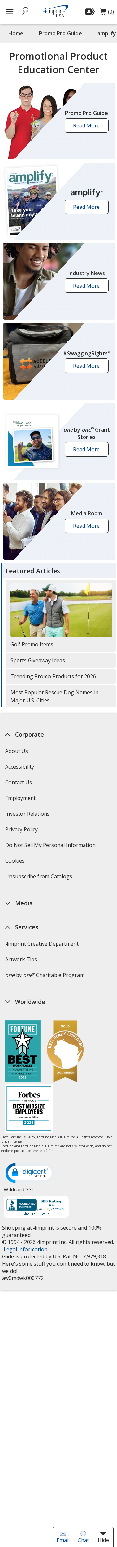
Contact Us (18, 782)
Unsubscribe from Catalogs (39, 878)
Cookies (15, 863)
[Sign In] (91, 12)
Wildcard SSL (18, 1192)
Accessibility (19, 766)
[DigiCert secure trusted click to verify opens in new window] (29, 1173)
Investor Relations (28, 816)
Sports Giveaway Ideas (37, 660)
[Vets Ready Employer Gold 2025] (65, 1052)
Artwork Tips (21, 959)
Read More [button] (88, 127)
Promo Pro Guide (60, 33)
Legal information (25, 1249)
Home (15, 33)
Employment (20, 798)
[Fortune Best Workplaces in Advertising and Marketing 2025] (22, 1052)
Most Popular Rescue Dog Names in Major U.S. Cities (54, 696)
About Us (16, 751)
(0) (107, 13)
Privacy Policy (22, 831)
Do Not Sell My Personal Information (51, 847)
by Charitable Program (44, 975)
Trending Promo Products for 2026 (53, 676)
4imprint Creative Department (41, 943)
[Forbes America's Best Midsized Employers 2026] (29, 1109)
